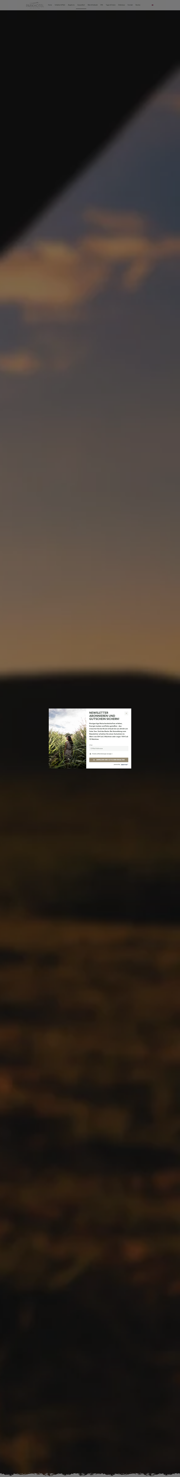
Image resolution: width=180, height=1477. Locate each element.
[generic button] (126, 713)
